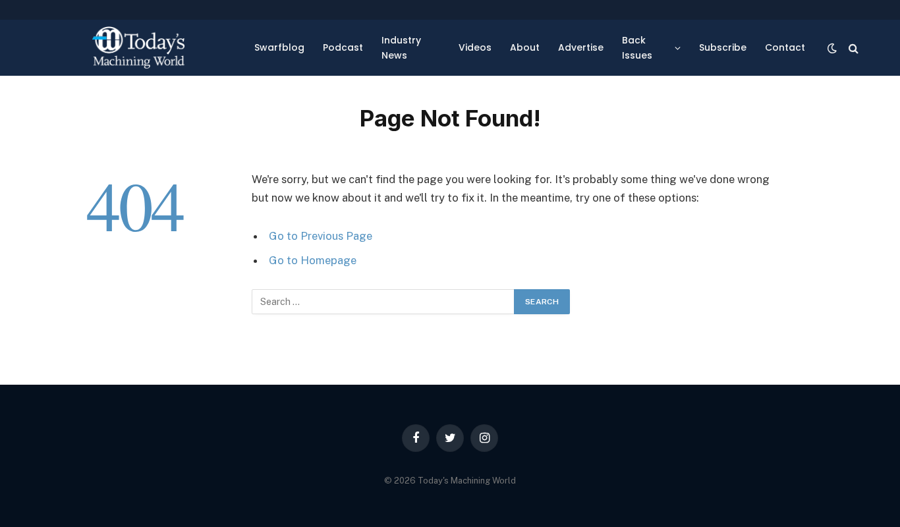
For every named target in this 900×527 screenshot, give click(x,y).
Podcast (343, 47)
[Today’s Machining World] (138, 48)
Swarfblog (279, 47)
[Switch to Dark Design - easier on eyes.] (832, 48)
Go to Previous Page (320, 235)
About (525, 47)
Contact (785, 47)
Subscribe (722, 47)
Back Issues (637, 47)
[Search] (852, 48)
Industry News (401, 47)
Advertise (581, 47)
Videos (475, 47)
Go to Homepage (312, 260)
